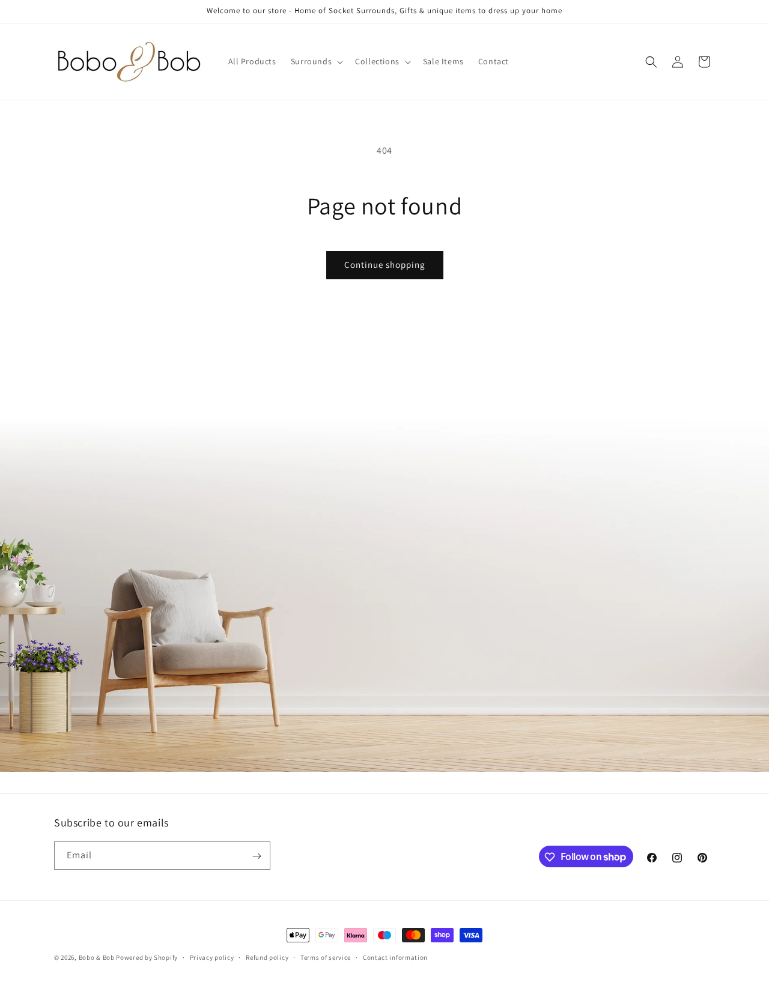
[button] (316, 61)
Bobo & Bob (97, 957)
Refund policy (267, 957)
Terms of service (325, 957)
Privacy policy (212, 957)
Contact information (395, 957)
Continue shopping (384, 264)
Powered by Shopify (147, 957)
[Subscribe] (256, 856)
